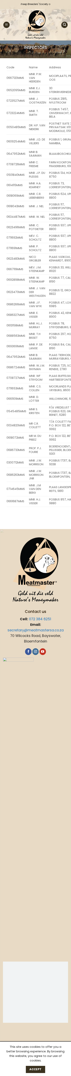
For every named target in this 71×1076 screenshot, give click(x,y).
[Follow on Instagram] (35, 651)
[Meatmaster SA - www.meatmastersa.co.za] (35, 25)
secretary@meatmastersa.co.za (35, 630)
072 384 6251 (40, 619)
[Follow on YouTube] (42, 651)
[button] (6, 25)
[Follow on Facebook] (28, 651)
